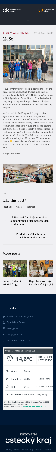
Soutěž (6, 33)
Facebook (7, 206)
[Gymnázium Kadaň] (28, 10)
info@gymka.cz (14, 334)
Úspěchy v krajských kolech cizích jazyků (41, 282)
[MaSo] (28, 63)
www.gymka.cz (14, 328)
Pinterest (30, 206)
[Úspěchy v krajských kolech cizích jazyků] (41, 268)
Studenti (15, 33)
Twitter (18, 206)
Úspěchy (25, 33)
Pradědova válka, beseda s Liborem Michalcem (31, 235)
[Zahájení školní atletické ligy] (15, 268)
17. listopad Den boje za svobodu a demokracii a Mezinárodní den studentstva (29, 221)
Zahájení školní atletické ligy (12, 282)
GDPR (8, 449)
